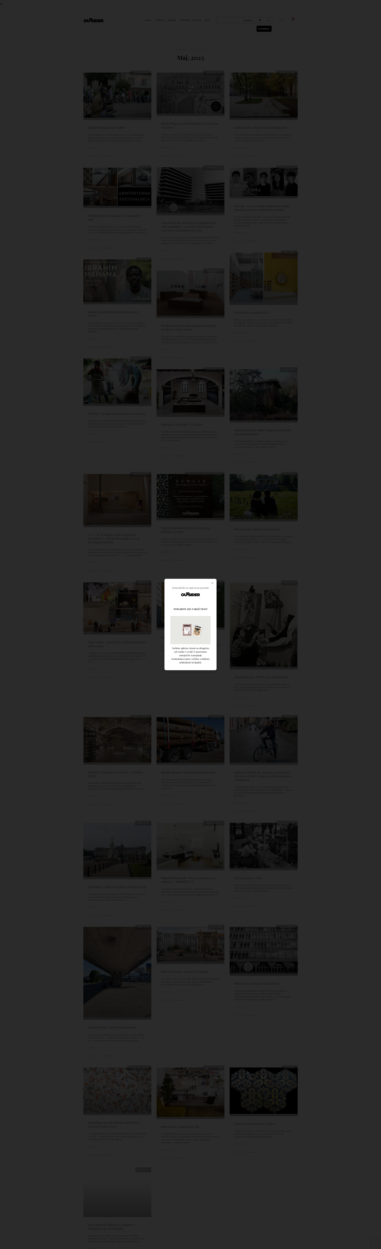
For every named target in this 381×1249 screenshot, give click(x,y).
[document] (190, 624)
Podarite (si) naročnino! (190, 609)
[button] (212, 583)
